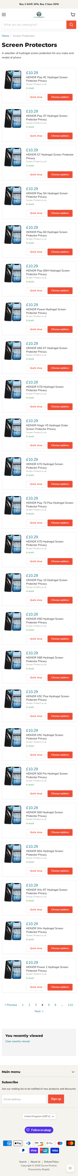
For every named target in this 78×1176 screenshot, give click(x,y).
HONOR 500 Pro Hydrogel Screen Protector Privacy (47, 775)
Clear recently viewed (17, 1041)
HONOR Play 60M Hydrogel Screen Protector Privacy (48, 272)
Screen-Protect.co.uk (36, 84)
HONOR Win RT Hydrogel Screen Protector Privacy (46, 891)
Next (38, 1011)
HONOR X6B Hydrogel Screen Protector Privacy (44, 659)
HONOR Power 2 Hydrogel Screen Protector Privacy (47, 969)
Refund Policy (51, 1161)
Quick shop (36, 97)
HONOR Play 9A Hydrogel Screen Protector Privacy (47, 195)
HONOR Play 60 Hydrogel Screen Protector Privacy (46, 233)
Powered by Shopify (39, 1169)
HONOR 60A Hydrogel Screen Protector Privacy (44, 852)
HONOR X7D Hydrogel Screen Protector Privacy (44, 543)
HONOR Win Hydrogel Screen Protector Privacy (44, 930)
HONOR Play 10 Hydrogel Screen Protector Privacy (46, 582)
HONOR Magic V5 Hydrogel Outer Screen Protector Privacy (47, 427)
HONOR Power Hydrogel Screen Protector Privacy (46, 311)
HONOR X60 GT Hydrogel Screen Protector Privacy (46, 350)
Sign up (56, 1099)
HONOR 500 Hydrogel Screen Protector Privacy (44, 814)
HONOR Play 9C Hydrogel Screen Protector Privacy (47, 79)
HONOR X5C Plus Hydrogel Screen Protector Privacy (47, 698)
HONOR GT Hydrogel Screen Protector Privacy (49, 156)
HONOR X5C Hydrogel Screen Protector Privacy (44, 736)
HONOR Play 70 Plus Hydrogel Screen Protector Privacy (49, 504)
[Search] (71, 25)
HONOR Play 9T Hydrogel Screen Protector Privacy (46, 117)
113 (70, 1005)
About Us (35, 1161)
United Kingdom (37, 1116)
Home (5, 35)
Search (22, 1161)
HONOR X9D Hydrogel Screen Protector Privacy (44, 620)
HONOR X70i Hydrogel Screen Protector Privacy (45, 388)
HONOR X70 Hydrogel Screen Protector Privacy (44, 466)
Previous (11, 1005)
